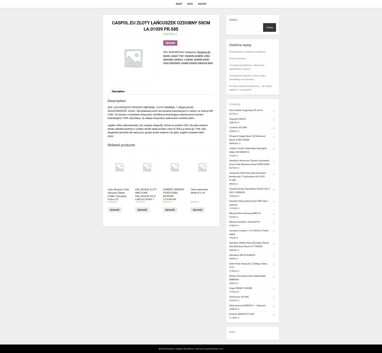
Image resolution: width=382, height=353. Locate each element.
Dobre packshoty (237, 58)
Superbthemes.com (214, 349)
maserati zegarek (194, 55)
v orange (188, 59)
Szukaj (233, 20)
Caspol (174, 55)
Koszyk (202, 4)
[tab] (118, 91)
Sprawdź (170, 42)
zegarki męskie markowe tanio (197, 62)
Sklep (179, 4)
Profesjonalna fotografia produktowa (247, 51)
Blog (190, 4)
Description (118, 91)
